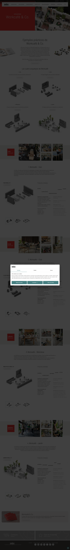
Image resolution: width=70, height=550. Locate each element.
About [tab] (51, 270)
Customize (34, 282)
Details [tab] (35, 270)
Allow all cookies (51, 282)
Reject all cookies (19, 282)
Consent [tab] (18, 270)
